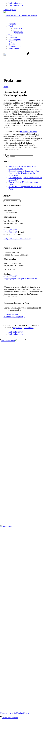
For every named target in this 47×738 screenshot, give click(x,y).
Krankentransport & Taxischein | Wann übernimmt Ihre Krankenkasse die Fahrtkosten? (24, 173)
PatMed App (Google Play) (14, 316)
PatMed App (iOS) (11, 314)
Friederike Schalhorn (28, 132)
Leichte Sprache (10, 10)
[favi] (16, 55)
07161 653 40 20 (10, 276)
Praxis (6, 87)
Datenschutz (28, 328)
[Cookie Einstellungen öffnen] (19, 737)
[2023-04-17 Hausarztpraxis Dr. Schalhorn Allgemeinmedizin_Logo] (20, 16)
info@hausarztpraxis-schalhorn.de (17, 238)
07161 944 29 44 (10, 230)
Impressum (17, 328)
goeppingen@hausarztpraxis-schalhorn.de (20, 278)
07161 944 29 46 (10, 232)
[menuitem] (26, 24)
